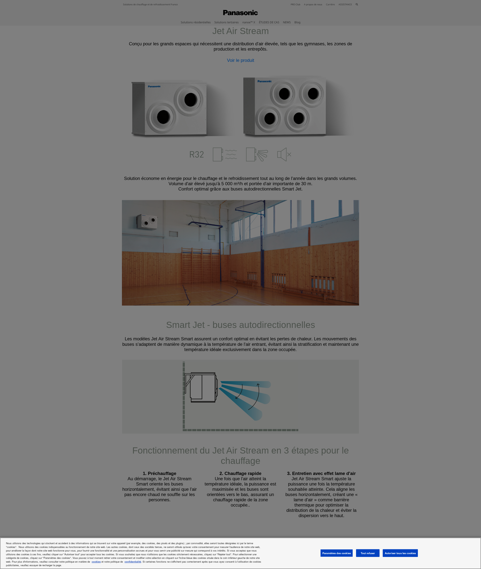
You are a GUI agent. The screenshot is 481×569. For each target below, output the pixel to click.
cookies (96, 561)
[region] (240, 553)
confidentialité (133, 561)
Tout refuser (368, 553)
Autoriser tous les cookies (400, 553)
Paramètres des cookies (336, 553)
